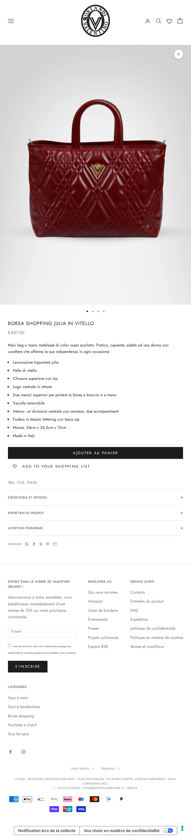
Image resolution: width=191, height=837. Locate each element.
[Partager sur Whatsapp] (27, 544)
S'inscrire (27, 666)
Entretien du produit (146, 601)
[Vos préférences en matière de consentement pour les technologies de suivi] (182, 828)
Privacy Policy (32, 646)
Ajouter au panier (95, 453)
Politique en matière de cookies (156, 637)
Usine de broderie (103, 610)
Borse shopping (21, 716)
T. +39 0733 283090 (67, 788)
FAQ (134, 610)
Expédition (139, 619)
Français (108, 769)
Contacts (137, 592)
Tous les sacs (18, 734)
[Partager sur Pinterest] (48, 544)
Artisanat (95, 601)
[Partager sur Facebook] (34, 544)
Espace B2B (98, 646)
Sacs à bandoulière (24, 707)
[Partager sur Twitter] (41, 544)
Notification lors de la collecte (47, 830)
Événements (97, 619)
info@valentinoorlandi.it (103, 788)
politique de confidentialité (152, 628)
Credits (131, 788)
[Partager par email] (55, 544)
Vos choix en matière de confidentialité (122, 830)
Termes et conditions (147, 646)
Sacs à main (18, 698)
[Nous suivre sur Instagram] (23, 751)
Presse (93, 628)
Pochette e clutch (22, 725)
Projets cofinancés (103, 637)
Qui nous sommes (103, 592)
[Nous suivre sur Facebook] (10, 751)
